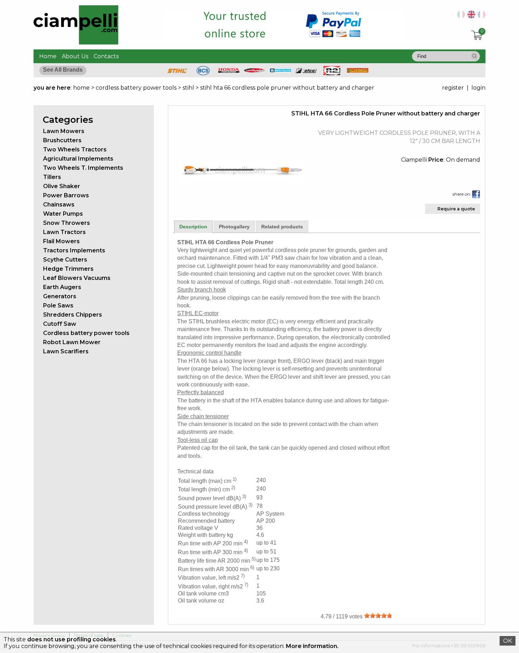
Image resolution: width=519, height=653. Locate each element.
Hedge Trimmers (68, 268)
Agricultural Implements (78, 158)
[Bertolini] (280, 70)
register (453, 87)
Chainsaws (58, 204)
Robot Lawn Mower (72, 342)
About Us (75, 56)
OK (507, 640)
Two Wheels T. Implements (83, 167)
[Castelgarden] (254, 70)
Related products (282, 226)
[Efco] (306, 71)
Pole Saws (58, 305)
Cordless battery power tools (86, 333)
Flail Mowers (61, 241)
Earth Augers (62, 287)
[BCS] (203, 73)
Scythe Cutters (65, 259)
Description (193, 226)
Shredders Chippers (72, 314)
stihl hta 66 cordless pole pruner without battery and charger (287, 87)
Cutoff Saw (59, 323)
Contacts (106, 56)
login (478, 87)
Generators (59, 296)
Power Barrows (66, 195)
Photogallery (234, 226)
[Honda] (228, 70)
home (81, 87)
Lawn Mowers (63, 131)
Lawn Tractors (64, 232)
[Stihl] (177, 73)
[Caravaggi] (357, 70)
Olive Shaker (61, 186)
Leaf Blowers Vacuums (77, 278)
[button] (474, 56)
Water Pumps (63, 213)
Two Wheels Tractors (75, 149)
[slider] (378, 615)
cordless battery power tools (136, 87)
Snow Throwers (66, 223)
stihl (188, 87)
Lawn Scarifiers (66, 351)
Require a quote (456, 208)
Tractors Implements (74, 250)
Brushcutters (62, 140)
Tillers (52, 177)
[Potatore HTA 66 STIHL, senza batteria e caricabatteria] (460, 16)
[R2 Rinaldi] (331, 73)
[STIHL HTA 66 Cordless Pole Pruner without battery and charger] (242, 179)
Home (47, 56)
